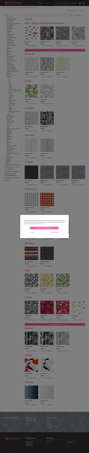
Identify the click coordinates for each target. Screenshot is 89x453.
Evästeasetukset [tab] (54, 232)
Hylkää (32, 232)
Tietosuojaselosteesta (38, 223)
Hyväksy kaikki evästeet (44, 228)
